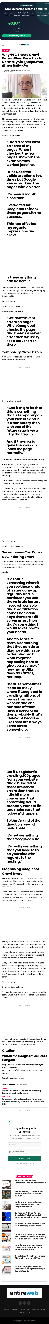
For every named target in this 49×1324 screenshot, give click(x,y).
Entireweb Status (38, 1309)
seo (25, 1084)
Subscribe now (24, 1159)
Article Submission (11, 1309)
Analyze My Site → (17, 36)
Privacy (22, 1312)
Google (5, 100)
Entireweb (9, 72)
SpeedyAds (25, 1309)
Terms (30, 1312)
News (19, 1084)
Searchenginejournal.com (13, 1078)
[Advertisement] (24, 257)
